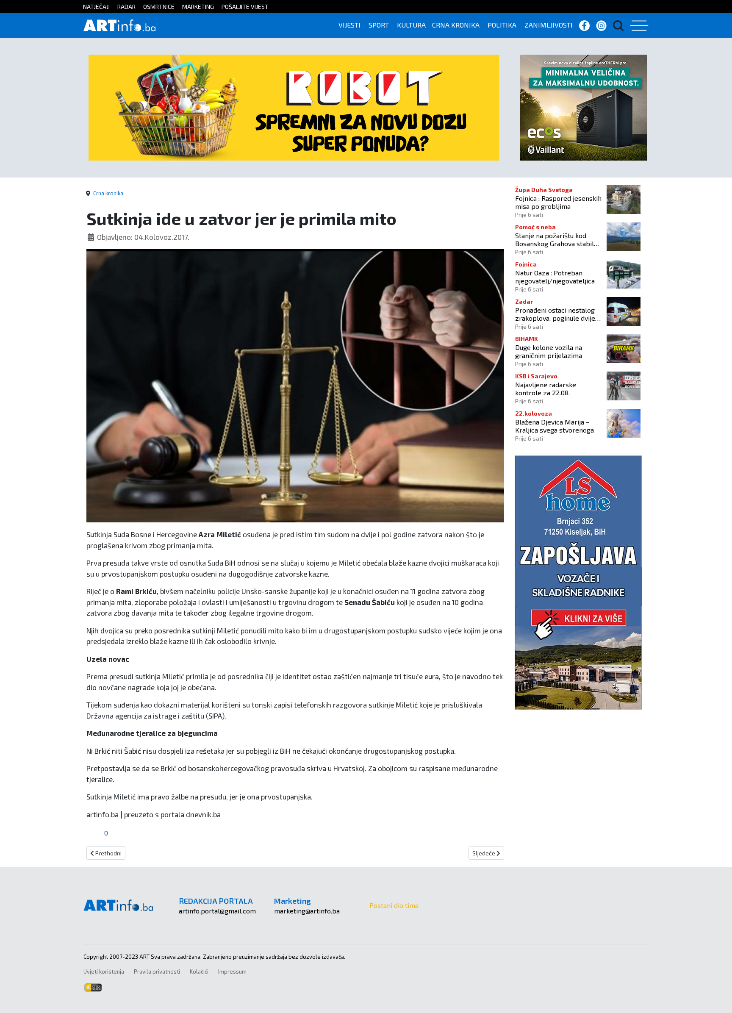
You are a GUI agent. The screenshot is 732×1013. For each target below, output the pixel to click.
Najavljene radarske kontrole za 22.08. (545, 388)
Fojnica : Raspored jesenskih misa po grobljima (558, 202)
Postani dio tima (394, 905)
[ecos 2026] (583, 107)
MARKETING (198, 6)
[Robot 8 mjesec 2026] (294, 107)
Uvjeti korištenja (103, 971)
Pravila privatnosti (157, 971)
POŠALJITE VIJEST (245, 6)
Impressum (232, 971)
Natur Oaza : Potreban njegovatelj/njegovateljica (555, 277)
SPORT (379, 25)
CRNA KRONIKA (456, 25)
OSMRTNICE (159, 6)
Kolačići (199, 971)
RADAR (126, 6)
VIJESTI (349, 25)
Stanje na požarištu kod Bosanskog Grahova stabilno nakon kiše (558, 239)
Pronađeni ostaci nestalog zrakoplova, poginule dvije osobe (555, 314)
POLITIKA (502, 25)
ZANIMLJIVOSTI (548, 25)
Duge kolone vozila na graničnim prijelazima (548, 351)
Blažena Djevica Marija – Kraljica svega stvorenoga (554, 426)
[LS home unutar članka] (578, 581)
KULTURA (411, 25)
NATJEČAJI (96, 6)
